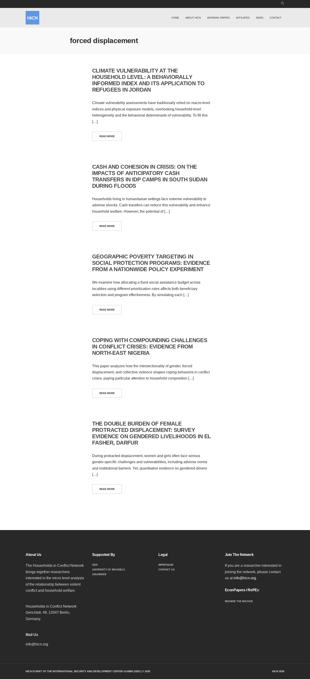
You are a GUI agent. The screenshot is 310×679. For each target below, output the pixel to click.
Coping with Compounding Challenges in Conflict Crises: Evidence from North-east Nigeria (149, 346)
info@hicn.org (245, 578)
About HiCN (193, 17)
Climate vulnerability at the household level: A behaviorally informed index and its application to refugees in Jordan (148, 80)
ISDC (95, 564)
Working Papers (218, 17)
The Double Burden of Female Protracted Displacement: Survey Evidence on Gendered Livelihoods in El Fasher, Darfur (151, 433)
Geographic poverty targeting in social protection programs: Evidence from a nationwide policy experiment (151, 262)
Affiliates (243, 17)
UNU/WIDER (99, 574)
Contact (276, 17)
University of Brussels (108, 569)
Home (175, 17)
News (259, 17)
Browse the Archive (239, 601)
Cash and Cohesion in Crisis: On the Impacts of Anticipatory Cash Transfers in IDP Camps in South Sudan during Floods (149, 176)
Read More (107, 136)
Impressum (165, 564)
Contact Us (166, 569)
